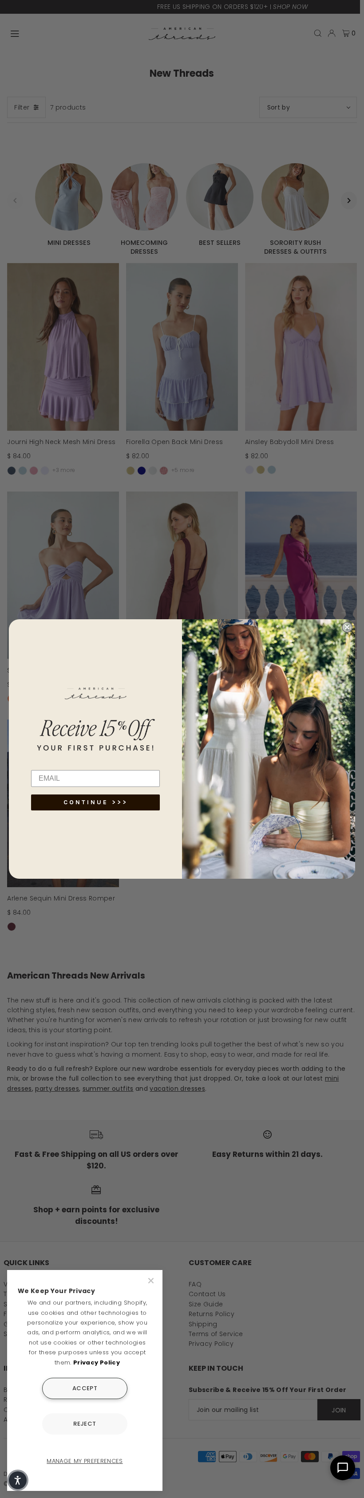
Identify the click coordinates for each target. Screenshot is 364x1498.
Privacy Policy (96, 1362)
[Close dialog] (347, 627)
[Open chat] (342, 1467)
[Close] (151, 1280)
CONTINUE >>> (95, 802)
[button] (17, 1480)
